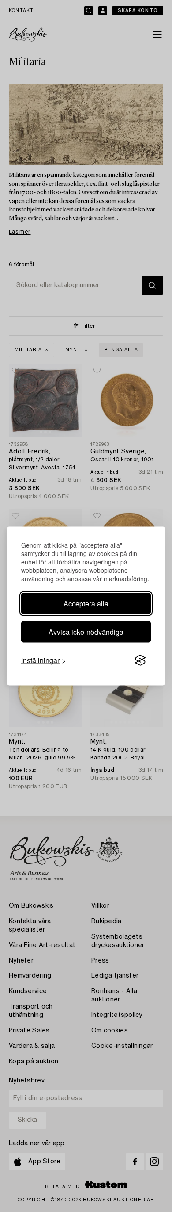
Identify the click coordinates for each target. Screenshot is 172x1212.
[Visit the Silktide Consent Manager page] (140, 660)
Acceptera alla (86, 603)
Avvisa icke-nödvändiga (86, 632)
